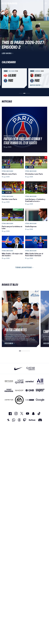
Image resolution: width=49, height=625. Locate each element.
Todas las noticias (23, 267)
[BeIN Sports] (29, 400)
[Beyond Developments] (9, 381)
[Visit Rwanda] (9, 390)
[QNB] (29, 390)
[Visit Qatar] (19, 381)
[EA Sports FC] (19, 400)
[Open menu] (46, 3)
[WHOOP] (19, 390)
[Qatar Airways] (30, 368)
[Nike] (18, 368)
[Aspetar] (9, 400)
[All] (40, 381)
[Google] (40, 400)
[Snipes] (40, 390)
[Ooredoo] (29, 381)
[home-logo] (9, 3)
